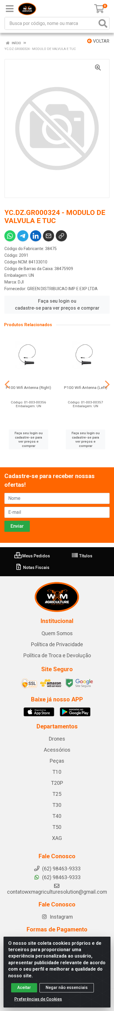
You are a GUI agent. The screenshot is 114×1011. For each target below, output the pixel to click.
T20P (57, 783)
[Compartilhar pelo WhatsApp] (9, 235)
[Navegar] (7, 384)
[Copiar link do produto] (61, 235)
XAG (57, 838)
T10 (57, 772)
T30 (57, 805)
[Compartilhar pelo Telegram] (22, 235)
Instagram (61, 917)
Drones (57, 739)
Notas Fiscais (35, 567)
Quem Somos (57, 633)
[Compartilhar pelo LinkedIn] (35, 235)
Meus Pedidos (35, 556)
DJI (21, 282)
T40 (57, 816)
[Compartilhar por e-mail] (48, 235)
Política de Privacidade (57, 644)
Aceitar (24, 987)
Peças (57, 761)
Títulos (85, 556)
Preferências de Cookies (38, 999)
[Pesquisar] (103, 23)
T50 (57, 827)
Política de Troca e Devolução (57, 655)
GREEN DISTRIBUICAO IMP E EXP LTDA (62, 288)
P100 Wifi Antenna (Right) (28, 387)
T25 (57, 794)
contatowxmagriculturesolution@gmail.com (57, 892)
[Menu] (9, 8)
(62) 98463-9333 (61, 877)
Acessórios (57, 750)
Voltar (100, 41)
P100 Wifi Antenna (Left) (85, 387)
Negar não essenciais (67, 987)
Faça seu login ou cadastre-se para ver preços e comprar (57, 304)
